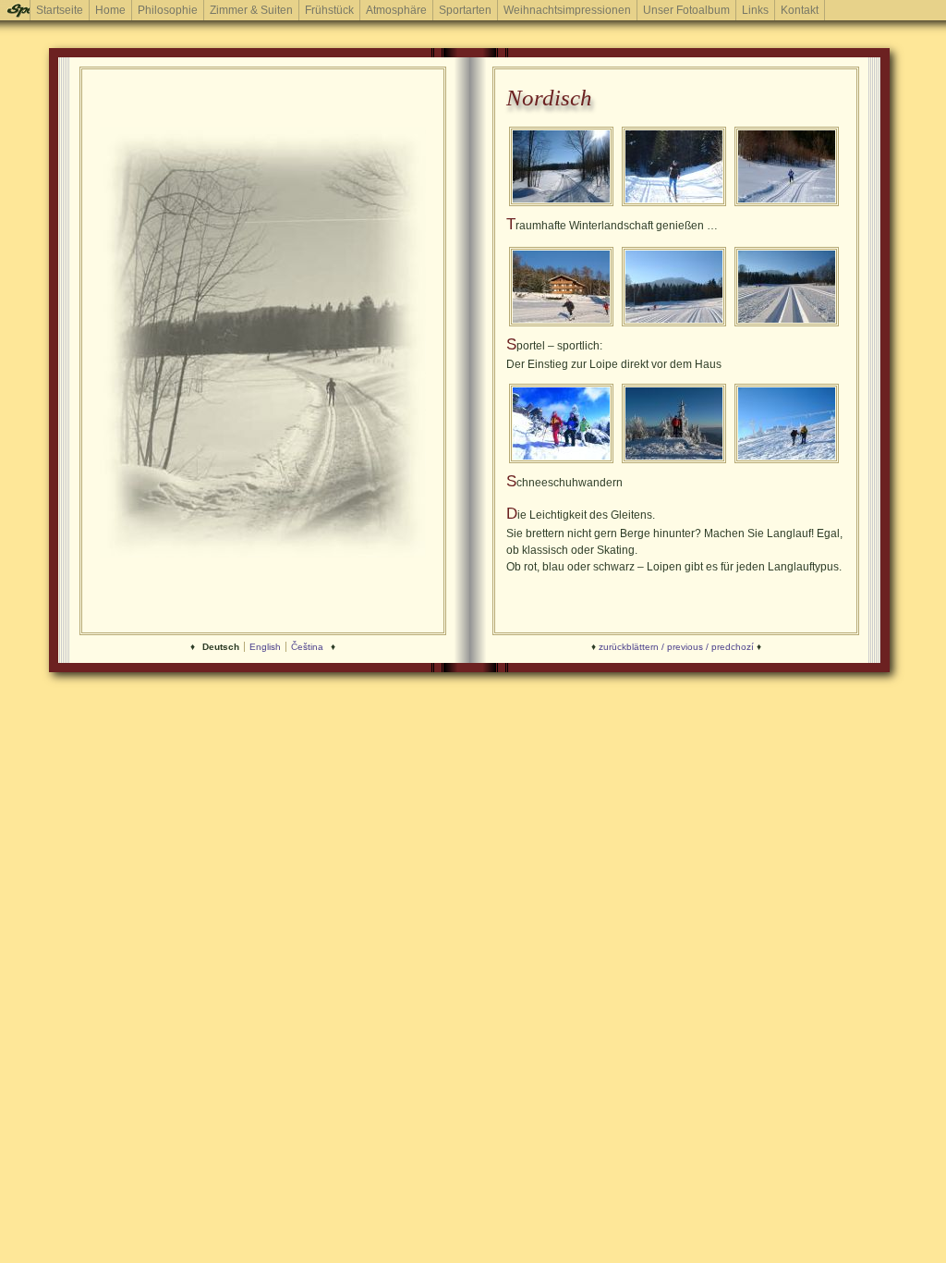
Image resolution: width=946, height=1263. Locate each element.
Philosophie (168, 10)
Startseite (59, 10)
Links (755, 10)
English (265, 647)
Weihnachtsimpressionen (567, 10)
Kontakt (800, 10)
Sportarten (465, 10)
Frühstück (329, 10)
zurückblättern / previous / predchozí (676, 647)
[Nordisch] (561, 204)
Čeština (307, 647)
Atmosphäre (396, 10)
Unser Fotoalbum (686, 10)
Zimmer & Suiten (251, 10)
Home (110, 10)
